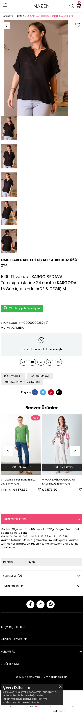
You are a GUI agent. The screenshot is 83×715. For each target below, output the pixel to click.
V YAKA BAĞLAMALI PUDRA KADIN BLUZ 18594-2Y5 (58, 482)
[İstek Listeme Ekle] (23, 362)
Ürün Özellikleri (14, 519)
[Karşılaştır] (32, 362)
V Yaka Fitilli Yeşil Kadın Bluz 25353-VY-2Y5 (18, 482)
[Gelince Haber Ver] (58, 362)
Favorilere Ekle (39, 489)
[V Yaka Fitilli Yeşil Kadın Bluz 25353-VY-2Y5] (21, 444)
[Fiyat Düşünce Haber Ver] (41, 362)
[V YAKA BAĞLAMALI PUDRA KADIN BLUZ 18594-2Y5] (62, 444)
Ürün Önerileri (13, 586)
